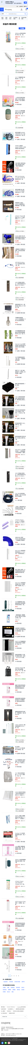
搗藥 (8, 987)
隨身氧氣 (5, 989)
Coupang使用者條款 (21, 1006)
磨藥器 (14, 989)
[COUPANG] (5, 1023)
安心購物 (3, 1010)
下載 (25, 2)
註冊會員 (21, 6)
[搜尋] (25, 14)
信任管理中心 (11, 1008)
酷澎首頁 (2, 18)
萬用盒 (18, 989)
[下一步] (21, 976)
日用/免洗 (10, 18)
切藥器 (4, 987)
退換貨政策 (3, 1008)
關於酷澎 (3, 1006)
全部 (3, 13)
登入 (17, 6)
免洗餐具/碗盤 (15, 18)
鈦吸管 (22, 989)
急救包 (22, 987)
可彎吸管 (11, 981)
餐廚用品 (6, 18)
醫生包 (8, 992)
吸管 (19, 18)
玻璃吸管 (12, 987)
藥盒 (13, 992)
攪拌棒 (23, 981)
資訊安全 (9, 1010)
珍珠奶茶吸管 (17, 981)
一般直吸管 (5, 981)
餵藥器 (9, 989)
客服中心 (25, 6)
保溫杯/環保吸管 (23, 18)
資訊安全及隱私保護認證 (18, 1010)
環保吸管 (18, 987)
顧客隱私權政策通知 (20, 1008)
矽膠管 (4, 992)
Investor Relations (11, 1006)
